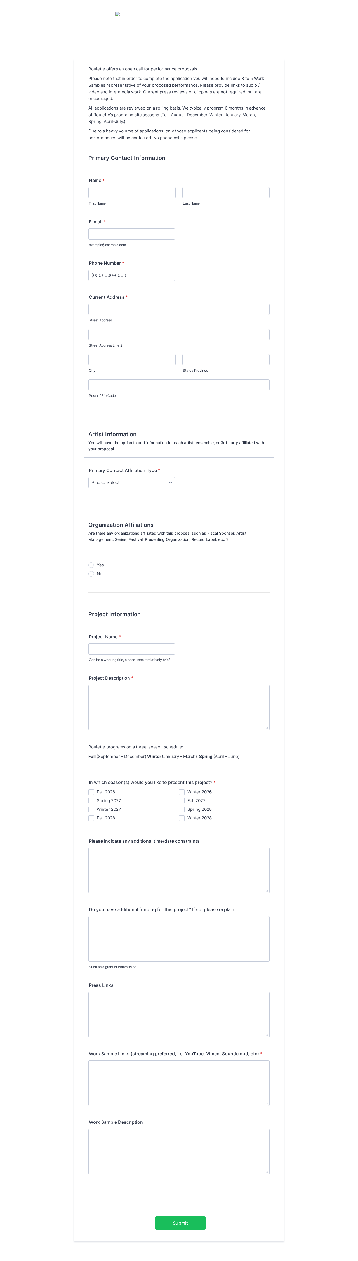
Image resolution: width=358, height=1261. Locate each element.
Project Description (111, 678)
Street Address (100, 320)
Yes (100, 565)
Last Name (191, 203)
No (99, 573)
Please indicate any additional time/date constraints (144, 841)
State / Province (195, 370)
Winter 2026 (199, 792)
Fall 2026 (106, 792)
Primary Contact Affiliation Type (124, 470)
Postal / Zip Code (102, 396)
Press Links (101, 985)
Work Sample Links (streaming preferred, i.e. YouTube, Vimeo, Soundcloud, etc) (175, 1053)
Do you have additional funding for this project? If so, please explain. (162, 909)
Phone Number (106, 263)
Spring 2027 (109, 800)
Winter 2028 (199, 818)
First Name (97, 203)
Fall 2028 (106, 818)
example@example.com (107, 245)
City (92, 370)
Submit (180, 1223)
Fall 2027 (196, 800)
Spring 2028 (199, 809)
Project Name (105, 636)
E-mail (97, 221)
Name (97, 180)
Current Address (108, 297)
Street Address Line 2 (105, 345)
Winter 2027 (109, 809)
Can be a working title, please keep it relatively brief (129, 660)
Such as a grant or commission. (113, 967)
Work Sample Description (116, 1122)
